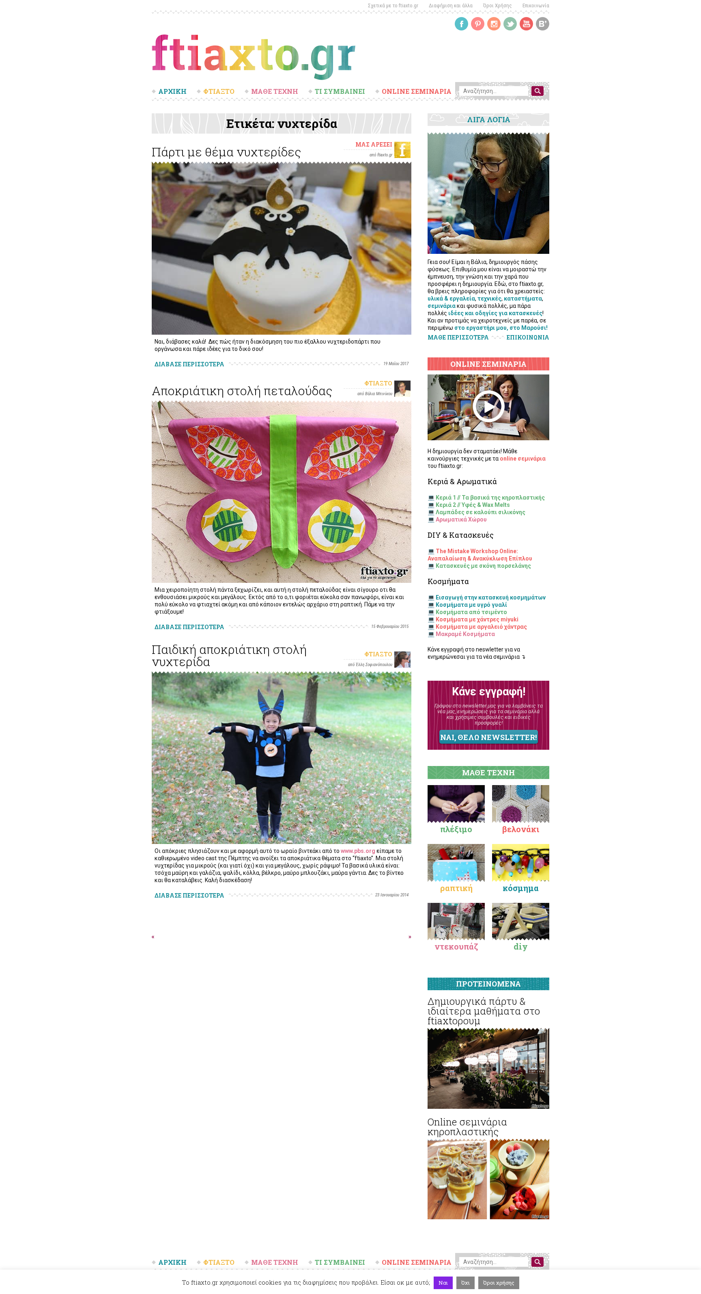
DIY (521, 946)
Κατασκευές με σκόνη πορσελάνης (483, 566)
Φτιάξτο (378, 383)
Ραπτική (456, 888)
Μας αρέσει (373, 144)
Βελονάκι (520, 829)
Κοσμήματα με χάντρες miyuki (477, 619)
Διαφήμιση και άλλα (451, 5)
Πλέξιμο (456, 829)
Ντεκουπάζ (456, 946)
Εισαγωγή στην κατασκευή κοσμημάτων (491, 597)
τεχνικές (489, 298)
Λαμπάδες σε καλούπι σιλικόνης (480, 512)
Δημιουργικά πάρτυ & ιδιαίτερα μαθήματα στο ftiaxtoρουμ (484, 1011)
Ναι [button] (443, 1282)
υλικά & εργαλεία (451, 298)
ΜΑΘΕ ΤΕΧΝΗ (274, 91)
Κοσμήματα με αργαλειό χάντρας (481, 626)
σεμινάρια (442, 306)
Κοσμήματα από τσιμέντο (471, 612)
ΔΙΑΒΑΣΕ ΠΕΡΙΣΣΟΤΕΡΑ (189, 364)
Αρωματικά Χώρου (461, 519)
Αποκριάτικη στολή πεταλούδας (242, 390)
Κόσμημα (521, 888)
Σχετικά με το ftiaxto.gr (393, 5)
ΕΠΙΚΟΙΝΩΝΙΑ (528, 337)
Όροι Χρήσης (497, 5)
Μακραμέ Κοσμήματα (465, 634)
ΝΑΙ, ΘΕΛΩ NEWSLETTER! (488, 737)
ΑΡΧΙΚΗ (172, 91)
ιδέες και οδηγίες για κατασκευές (495, 313)
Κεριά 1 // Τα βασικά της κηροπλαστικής (490, 497)
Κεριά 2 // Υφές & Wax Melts (473, 505)
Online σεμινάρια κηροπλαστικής (467, 1126)
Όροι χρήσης (498, 1282)
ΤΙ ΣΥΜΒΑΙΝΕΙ (340, 91)
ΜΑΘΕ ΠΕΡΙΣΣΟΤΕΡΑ (458, 337)
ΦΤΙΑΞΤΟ (218, 91)
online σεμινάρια (523, 458)
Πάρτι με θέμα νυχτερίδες (226, 152)
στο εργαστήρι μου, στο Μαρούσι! (501, 328)
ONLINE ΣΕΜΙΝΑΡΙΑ (417, 91)
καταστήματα (523, 298)
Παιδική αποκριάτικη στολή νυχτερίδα (229, 655)
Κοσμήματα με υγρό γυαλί (471, 605)
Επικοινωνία (536, 5)
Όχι (465, 1282)
